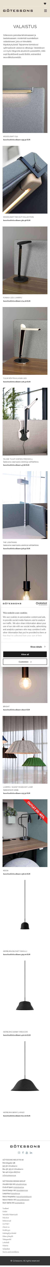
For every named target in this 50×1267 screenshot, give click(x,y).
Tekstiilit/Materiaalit (10, 1215)
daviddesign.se (22, 1190)
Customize (23, 662)
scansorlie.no (19, 1203)
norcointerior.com (23, 1200)
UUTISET (6, 1224)
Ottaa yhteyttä (8, 1236)
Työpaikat (6, 1249)
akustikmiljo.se (21, 1184)
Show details (36, 647)
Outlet (5, 1212)
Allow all (25, 654)
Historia (5, 1246)
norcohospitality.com (24, 1197)
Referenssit (7, 1221)
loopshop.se (15, 1193)
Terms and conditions (11, 1252)
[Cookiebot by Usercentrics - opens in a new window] (36, 603)
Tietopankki (7, 1239)
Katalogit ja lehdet (9, 1233)
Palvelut (6, 1218)
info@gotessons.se (9, 1175)
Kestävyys (6, 1230)
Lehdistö (6, 1243)
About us (6, 1227)
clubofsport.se (19, 1187)
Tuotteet (6, 1208)
